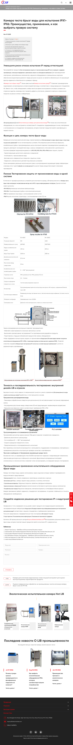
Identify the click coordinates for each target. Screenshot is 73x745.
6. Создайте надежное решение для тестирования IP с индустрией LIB (14, 59)
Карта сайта (26, 738)
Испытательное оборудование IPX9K (42, 625)
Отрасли (7, 706)
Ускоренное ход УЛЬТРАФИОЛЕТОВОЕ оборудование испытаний (8, 626)
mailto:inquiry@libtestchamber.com (14, 539)
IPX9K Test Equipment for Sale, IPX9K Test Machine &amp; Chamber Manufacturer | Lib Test (28, 537)
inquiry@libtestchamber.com (14, 721)
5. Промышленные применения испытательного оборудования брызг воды (17, 55)
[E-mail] (71, 494)
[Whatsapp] (71, 497)
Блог (18, 6)
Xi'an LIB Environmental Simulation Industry (35, 736)
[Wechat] (71, 501)
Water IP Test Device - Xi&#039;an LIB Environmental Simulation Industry (23, 529)
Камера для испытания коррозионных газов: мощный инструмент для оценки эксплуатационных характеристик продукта (39, 578)
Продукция (7, 702)
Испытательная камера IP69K (25, 625)
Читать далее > (10, 688)
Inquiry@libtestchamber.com (36, 519)
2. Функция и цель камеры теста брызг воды (16, 44)
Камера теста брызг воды (12, 83)
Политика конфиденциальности (39, 738)
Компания (13, 6)
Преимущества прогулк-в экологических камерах (57, 677)
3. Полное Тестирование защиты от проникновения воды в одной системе (15, 47)
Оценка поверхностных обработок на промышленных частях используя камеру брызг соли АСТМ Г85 (39, 585)
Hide (16, 39)
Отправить (8, 569)
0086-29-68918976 (11, 725)
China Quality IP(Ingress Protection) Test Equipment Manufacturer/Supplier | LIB (25, 533)
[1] (20, 83)
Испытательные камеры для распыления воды (33, 122)
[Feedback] (71, 505)
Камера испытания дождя (41, 83)
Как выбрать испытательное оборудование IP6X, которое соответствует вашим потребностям (36, 679)
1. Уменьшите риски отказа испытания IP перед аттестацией (17, 42)
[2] (50, 83)
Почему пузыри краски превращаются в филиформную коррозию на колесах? (11, 679)
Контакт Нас (8, 713)
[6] (44, 519)
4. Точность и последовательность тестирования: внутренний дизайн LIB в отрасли (15, 51)
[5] (61, 379)
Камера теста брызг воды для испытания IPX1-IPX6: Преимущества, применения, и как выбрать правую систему (35, 8)
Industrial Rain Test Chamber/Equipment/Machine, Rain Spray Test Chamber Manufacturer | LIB (29, 531)
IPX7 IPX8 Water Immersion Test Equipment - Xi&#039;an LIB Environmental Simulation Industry (29, 535)
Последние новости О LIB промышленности (36, 641)
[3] (47, 122)
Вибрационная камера (59, 625)
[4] (33, 379)
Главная (8, 6)
